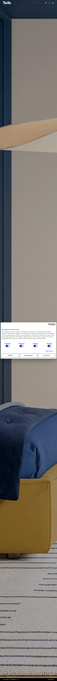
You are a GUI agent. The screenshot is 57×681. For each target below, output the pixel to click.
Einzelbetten (13, 679)
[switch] (21, 346)
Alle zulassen (46, 355)
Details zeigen (49, 351)
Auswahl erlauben (28, 355)
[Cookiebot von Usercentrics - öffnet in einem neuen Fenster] (49, 324)
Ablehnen (10, 355)
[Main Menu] (53, 3)
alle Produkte (6, 679)
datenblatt (51, 679)
